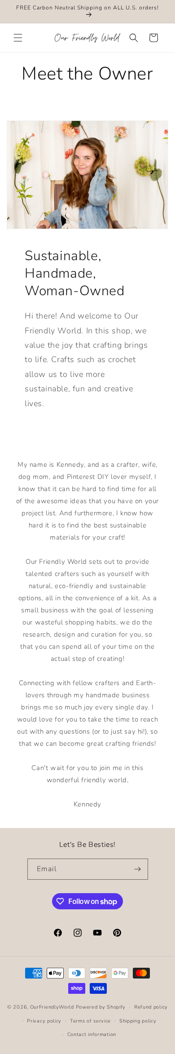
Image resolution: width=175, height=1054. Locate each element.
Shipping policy (138, 1021)
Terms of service (90, 1021)
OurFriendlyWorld (52, 1007)
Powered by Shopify (101, 1007)
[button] (18, 38)
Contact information (91, 1034)
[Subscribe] (138, 869)
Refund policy (151, 1007)
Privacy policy (44, 1021)
